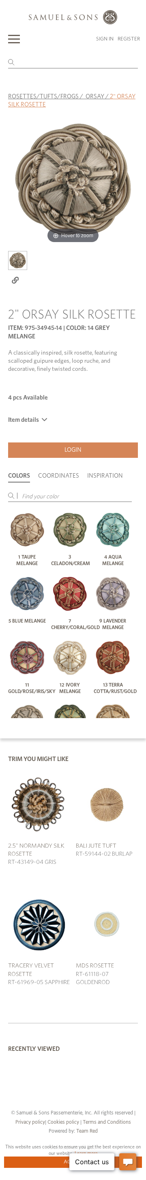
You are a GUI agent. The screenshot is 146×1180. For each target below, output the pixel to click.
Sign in (105, 39)
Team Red (87, 1131)
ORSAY (95, 97)
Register (129, 39)
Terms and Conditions (106, 1122)
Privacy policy (30, 1122)
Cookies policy (63, 1122)
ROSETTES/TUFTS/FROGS (43, 97)
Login (73, 450)
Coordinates (58, 476)
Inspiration (105, 476)
